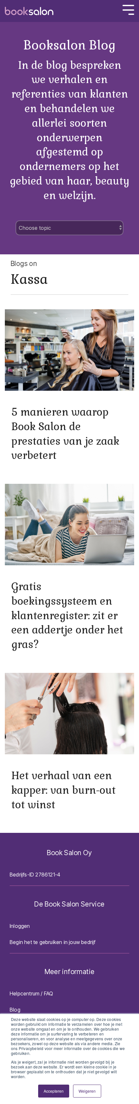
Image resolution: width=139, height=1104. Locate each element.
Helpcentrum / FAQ (31, 993)
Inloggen (20, 926)
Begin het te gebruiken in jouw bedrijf (53, 942)
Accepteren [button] (54, 1091)
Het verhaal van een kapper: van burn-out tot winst (63, 790)
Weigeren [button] (87, 1091)
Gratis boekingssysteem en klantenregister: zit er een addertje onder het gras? (67, 615)
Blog (15, 1009)
